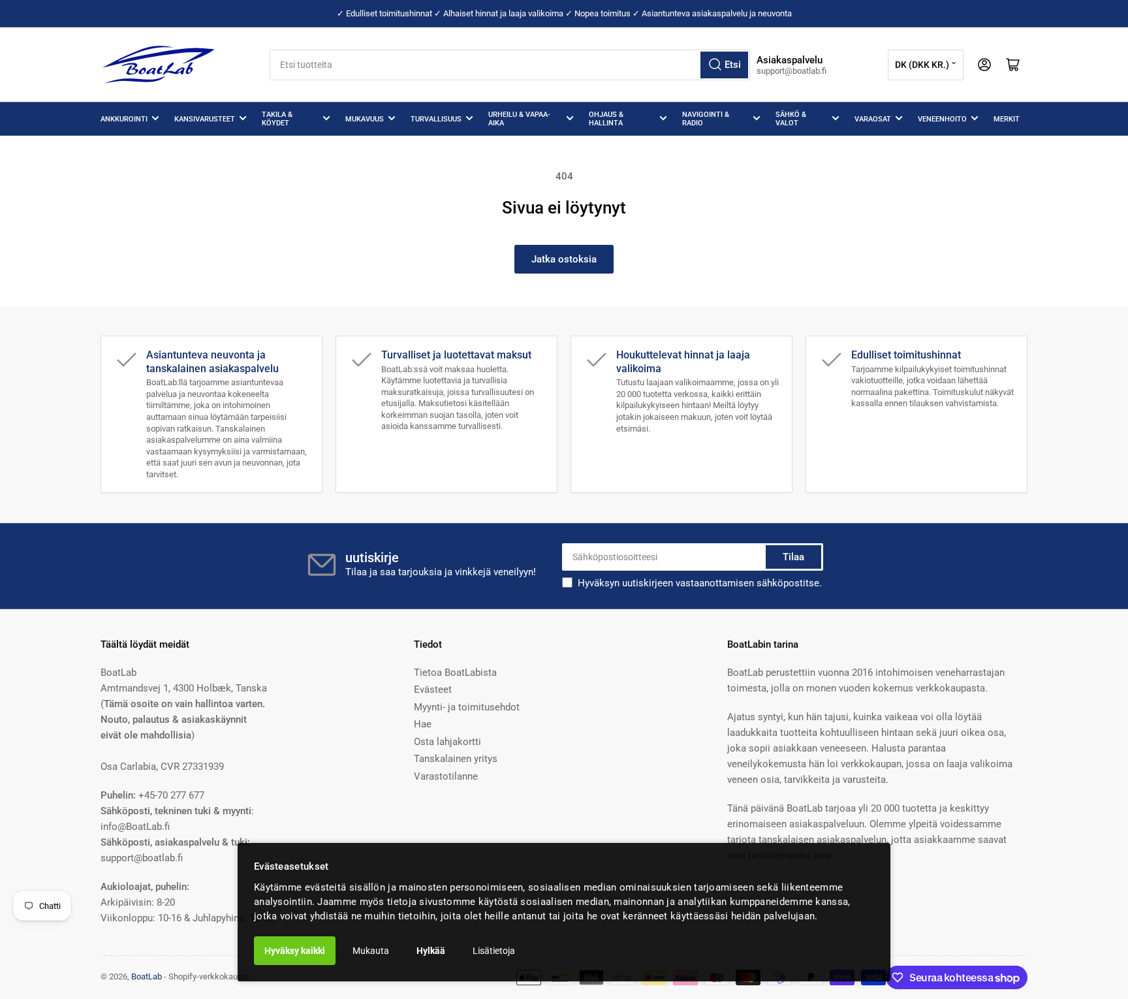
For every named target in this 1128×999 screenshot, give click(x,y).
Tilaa (793, 557)
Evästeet (433, 689)
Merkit (1007, 119)
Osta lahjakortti (447, 742)
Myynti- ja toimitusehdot (467, 707)
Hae (422, 724)
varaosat (872, 119)
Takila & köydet (277, 118)
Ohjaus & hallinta (606, 118)
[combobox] (510, 65)
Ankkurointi (124, 119)
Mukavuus (364, 119)
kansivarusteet (204, 119)
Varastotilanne (446, 776)
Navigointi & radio (705, 118)
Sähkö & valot (791, 118)
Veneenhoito (942, 119)
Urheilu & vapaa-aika (519, 118)
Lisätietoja (494, 950)
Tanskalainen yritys (455, 759)
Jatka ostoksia (564, 259)
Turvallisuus (436, 119)
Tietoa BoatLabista (455, 672)
